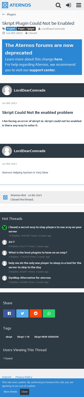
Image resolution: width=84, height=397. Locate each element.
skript (9, 336)
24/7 (12, 241)
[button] (79, 5)
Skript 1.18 (23, 336)
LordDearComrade (53, 28)
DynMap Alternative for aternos (30, 277)
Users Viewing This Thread (24, 350)
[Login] (68, 5)
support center (42, 70)
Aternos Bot (18, 195)
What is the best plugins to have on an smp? (38, 252)
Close (25, 391)
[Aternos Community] (16, 5)
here (58, 59)
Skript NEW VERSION (46, 336)
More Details (10, 391)
